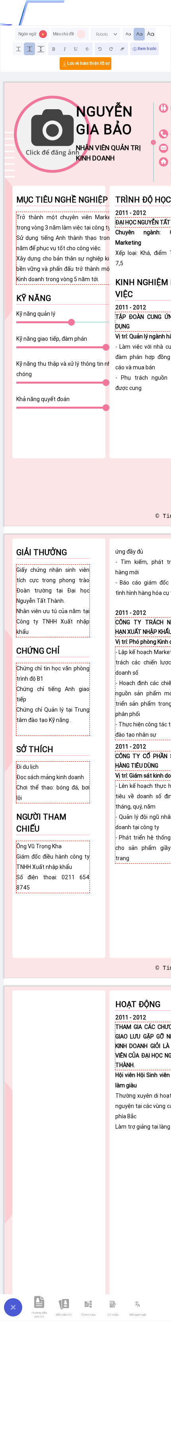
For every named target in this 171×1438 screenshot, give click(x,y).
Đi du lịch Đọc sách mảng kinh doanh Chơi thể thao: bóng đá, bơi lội (52, 782)
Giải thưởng (41, 552)
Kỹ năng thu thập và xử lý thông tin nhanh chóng (68, 369)
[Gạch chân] (76, 48)
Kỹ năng (33, 298)
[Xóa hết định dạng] (122, 48)
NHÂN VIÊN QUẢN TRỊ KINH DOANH (108, 152)
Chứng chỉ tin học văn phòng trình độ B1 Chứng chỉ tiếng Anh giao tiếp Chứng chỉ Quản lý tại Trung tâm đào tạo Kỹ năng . (52, 699)
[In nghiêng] (64, 48)
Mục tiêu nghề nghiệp (62, 200)
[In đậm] (53, 48)
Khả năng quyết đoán (43, 399)
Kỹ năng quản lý (35, 313)
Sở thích (34, 749)
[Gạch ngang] (87, 48)
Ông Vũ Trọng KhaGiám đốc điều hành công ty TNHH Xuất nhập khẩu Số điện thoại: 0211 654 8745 (52, 867)
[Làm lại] (111, 48)
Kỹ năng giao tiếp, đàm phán (51, 338)
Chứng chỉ (38, 651)
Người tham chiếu (41, 823)
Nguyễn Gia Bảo (104, 120)
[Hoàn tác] (100, 48)
